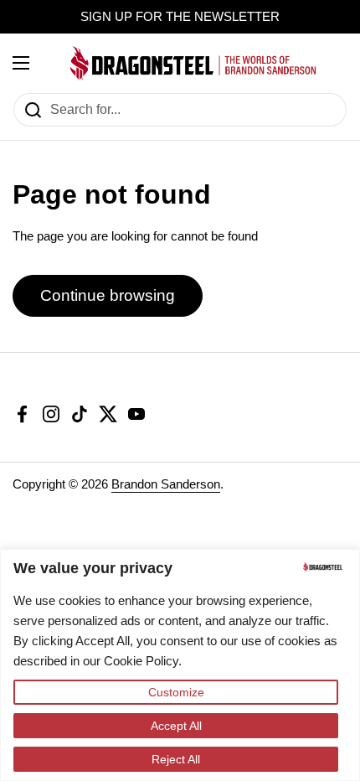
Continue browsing (107, 295)
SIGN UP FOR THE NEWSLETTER (180, 16)
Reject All (176, 759)
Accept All (176, 725)
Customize (176, 692)
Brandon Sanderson (165, 484)
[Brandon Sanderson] (193, 63)
